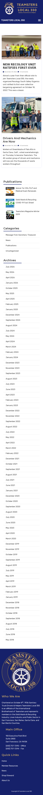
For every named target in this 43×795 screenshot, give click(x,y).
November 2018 (12, 608)
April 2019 (10, 581)
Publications (11, 245)
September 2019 (13, 560)
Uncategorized (12, 251)
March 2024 (11, 347)
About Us (6, 780)
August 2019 (11, 565)
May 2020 (10, 528)
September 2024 (13, 320)
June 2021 (10, 485)
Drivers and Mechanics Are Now (19, 140)
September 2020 (13, 506)
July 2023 (10, 384)
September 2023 (13, 373)
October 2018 (11, 613)
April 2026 (10, 277)
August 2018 (11, 624)
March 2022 (11, 448)
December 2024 (12, 315)
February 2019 (12, 592)
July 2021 (10, 480)
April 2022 (10, 443)
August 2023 (11, 379)
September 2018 (13, 618)
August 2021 (11, 475)
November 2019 (12, 549)
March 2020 (11, 539)
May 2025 (10, 293)
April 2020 (10, 533)
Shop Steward (8, 775)
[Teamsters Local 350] (21, 8)
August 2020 (11, 512)
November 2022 (12, 416)
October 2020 (12, 501)
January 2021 (12, 490)
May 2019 (10, 576)
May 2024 (10, 336)
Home (4, 761)
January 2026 (12, 283)
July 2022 (10, 432)
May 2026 (10, 272)
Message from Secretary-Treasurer (21, 235)
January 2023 (12, 405)
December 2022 (12, 411)
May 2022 (10, 437)
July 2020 (10, 517)
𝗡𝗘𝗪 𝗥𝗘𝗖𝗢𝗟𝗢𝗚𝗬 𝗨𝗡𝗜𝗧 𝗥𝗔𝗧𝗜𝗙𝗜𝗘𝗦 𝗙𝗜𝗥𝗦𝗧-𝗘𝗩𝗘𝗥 (19, 66)
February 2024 (12, 352)
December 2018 (12, 602)
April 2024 (10, 341)
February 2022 (12, 453)
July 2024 (10, 331)
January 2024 (12, 357)
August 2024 (11, 325)
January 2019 (12, 597)
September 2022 (13, 421)
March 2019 (11, 586)
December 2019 (12, 544)
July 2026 (10, 267)
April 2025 (10, 299)
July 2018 (10, 629)
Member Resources (10, 766)
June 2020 (10, 523)
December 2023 (12, 363)
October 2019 (11, 554)
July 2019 (10, 570)
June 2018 (10, 634)
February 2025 (12, 304)
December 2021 (12, 459)
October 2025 (12, 288)
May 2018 (10, 640)
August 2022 (11, 427)
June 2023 (10, 389)
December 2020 (12, 496)
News (8, 240)
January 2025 (12, 309)
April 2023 (10, 395)
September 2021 (13, 469)
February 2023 (12, 400)
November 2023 (12, 368)
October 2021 (11, 464)
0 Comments (23, 72)
